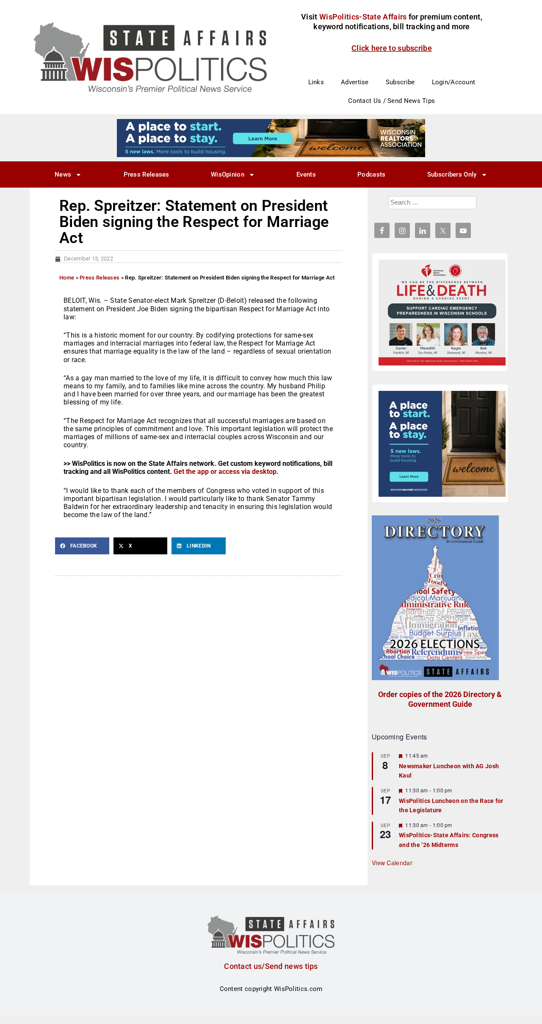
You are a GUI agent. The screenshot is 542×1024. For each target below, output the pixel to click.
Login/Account (454, 82)
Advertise (355, 82)
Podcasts (371, 174)
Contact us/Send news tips (271, 966)
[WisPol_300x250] (442, 444)
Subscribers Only (452, 174)
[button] (82, 545)
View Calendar (392, 862)
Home (66, 277)
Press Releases (146, 174)
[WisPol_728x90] (271, 137)
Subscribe (400, 82)
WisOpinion (227, 174)
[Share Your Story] (442, 312)
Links (316, 82)
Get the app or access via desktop (225, 472)
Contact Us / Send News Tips (391, 101)
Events (306, 174)
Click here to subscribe (391, 48)
